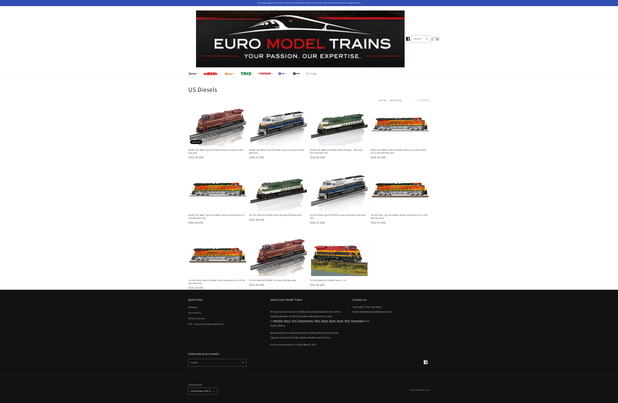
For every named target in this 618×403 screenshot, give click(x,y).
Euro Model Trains (423, 390)
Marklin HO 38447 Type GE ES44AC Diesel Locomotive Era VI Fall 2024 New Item (216, 216)
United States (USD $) (201, 391)
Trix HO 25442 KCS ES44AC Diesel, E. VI (328, 280)
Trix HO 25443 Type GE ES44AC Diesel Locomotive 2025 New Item (338, 216)
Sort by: (382, 100)
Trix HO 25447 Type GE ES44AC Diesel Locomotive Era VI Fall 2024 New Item (399, 216)
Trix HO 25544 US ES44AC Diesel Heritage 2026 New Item (275, 215)
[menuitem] (193, 73)
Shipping (192, 307)
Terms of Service (196, 318)
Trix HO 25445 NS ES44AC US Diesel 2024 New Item (272, 280)
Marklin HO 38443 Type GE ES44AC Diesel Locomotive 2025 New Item (276, 151)
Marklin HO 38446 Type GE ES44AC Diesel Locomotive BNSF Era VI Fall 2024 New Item (398, 151)
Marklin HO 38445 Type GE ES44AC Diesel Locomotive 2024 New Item (215, 151)
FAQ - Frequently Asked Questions (206, 324)
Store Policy (194, 312)
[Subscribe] (242, 362)
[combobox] (421, 39)
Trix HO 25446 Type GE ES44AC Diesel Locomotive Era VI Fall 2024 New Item (216, 282)
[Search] (427, 38)
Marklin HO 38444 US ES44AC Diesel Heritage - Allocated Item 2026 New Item (336, 151)
